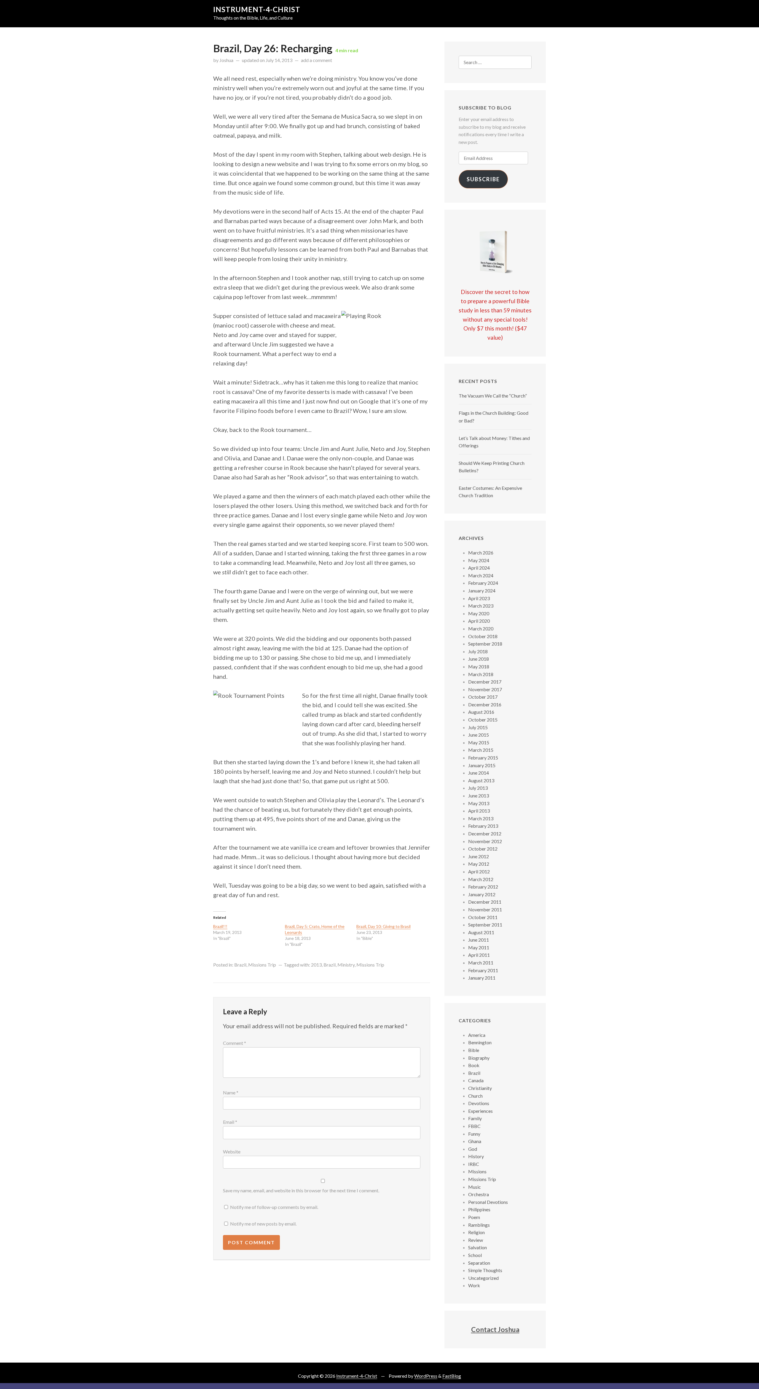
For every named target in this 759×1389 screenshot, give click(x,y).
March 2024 (480, 575)
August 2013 (481, 780)
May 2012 (478, 864)
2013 (316, 964)
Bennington (480, 1042)
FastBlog (451, 1376)
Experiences (480, 1111)
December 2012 (484, 833)
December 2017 (484, 681)
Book (473, 1065)
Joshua (226, 60)
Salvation (477, 1247)
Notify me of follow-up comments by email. (274, 1207)
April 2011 (479, 955)
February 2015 (483, 757)
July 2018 (478, 651)
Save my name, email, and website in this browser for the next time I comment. (301, 1190)
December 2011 (484, 902)
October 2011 (483, 917)
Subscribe (483, 179)
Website (231, 1151)
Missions (477, 1171)
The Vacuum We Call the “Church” (493, 395)
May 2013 (478, 803)
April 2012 (479, 871)
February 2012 (483, 886)
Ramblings (479, 1225)
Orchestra (478, 1194)
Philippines (479, 1209)
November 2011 (485, 909)
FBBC (474, 1126)
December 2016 (484, 704)
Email (230, 1122)
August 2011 (481, 932)
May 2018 (478, 666)
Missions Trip (262, 964)
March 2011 (480, 962)
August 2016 (481, 712)
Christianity (480, 1088)
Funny (474, 1134)
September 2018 (485, 643)
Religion (476, 1232)
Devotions (478, 1103)
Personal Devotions (488, 1202)
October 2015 (483, 719)
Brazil (240, 964)
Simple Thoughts (485, 1270)
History (476, 1156)
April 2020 (479, 621)
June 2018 (478, 659)
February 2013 (483, 826)
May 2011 (478, 947)
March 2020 (480, 628)
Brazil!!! (220, 926)
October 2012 (483, 848)
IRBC (473, 1164)
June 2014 (478, 772)
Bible (473, 1050)
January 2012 (481, 894)
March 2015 (480, 750)
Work (474, 1285)
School (475, 1255)
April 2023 (479, 598)
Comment (234, 1043)
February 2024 (483, 583)
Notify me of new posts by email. (263, 1223)
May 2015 (478, 742)
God (472, 1149)
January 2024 (481, 590)
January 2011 (481, 977)
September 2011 (485, 924)
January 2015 (481, 765)
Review (475, 1240)
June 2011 (478, 940)
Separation (479, 1263)
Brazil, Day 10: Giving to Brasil (383, 926)
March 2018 (480, 674)
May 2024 (478, 560)
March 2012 (480, 879)
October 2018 (483, 636)
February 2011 (483, 970)
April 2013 (479, 810)
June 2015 (478, 735)
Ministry (346, 964)
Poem (474, 1217)
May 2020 (478, 613)
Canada (476, 1080)
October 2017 (483, 697)
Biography (478, 1058)
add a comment (316, 60)
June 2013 (478, 795)
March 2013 (480, 818)
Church (475, 1096)
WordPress (425, 1376)
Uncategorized (483, 1278)
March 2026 (480, 552)
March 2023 (480, 605)
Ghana (474, 1141)
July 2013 (478, 788)
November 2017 (485, 689)
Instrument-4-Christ (256, 9)
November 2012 (485, 841)
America (476, 1035)
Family (475, 1118)
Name (230, 1092)
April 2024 (479, 567)
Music (474, 1187)
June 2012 (478, 856)
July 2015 (478, 727)
